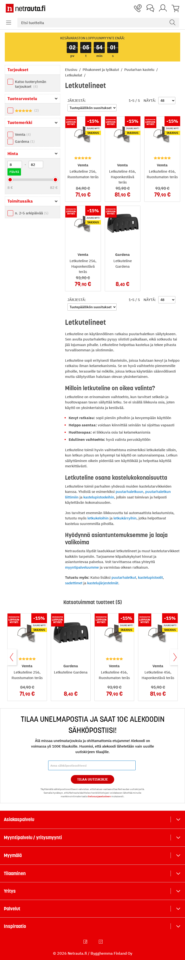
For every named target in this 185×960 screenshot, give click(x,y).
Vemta (22, 134)
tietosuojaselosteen (99, 796)
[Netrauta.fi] (25, 8)
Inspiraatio (15, 926)
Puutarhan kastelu (139, 69)
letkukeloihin (98, 518)
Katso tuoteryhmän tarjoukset (30, 84)
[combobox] (98, 22)
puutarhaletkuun (129, 491)
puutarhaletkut (124, 577)
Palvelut (12, 909)
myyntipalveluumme (82, 567)
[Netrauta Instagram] (101, 941)
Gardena (24, 141)
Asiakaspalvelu (19, 819)
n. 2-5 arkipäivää (31, 213)
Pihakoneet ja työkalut (101, 69)
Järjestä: (76, 100)
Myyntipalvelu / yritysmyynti (33, 837)
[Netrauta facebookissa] (85, 941)
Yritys (10, 891)
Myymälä (13, 855)
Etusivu (71, 69)
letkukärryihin (125, 518)
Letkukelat (74, 75)
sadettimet (73, 583)
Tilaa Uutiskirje (92, 779)
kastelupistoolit (150, 577)
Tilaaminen (15, 873)
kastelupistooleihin (98, 497)
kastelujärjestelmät (102, 583)
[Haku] (172, 22)
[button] (9, 23)
